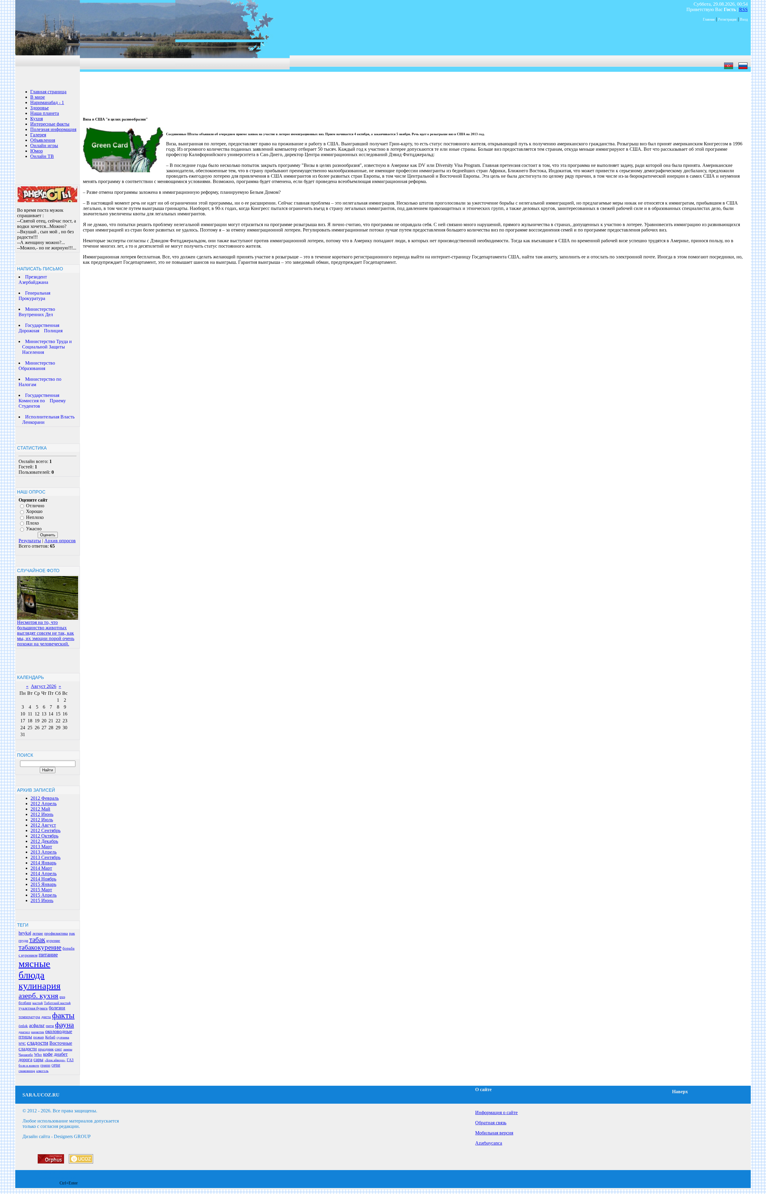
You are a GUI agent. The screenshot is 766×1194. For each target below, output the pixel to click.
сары (38, 1059)
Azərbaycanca (488, 1143)
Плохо (32, 523)
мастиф (37, 1003)
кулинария (39, 986)
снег (58, 1049)
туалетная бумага (33, 1008)
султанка (63, 1037)
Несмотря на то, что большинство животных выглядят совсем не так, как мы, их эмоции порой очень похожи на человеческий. (45, 633)
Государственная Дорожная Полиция (41, 328)
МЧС (22, 1043)
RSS (743, 9)
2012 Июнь (42, 814)
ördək (23, 1026)
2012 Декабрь (44, 841)
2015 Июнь (42, 900)
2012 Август (43, 825)
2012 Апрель (44, 803)
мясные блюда (34, 969)
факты (63, 1015)
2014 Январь (43, 862)
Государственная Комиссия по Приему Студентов (42, 401)
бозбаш (25, 1002)
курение (53, 940)
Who (38, 1054)
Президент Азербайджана (33, 279)
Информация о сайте (496, 1112)
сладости (37, 1043)
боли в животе (29, 1065)
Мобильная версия (494, 1132)
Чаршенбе (26, 1054)
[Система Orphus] (51, 1161)
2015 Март (41, 889)
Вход (744, 19)
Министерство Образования (37, 365)
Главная (709, 19)
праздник (46, 1049)
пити (50, 1026)
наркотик (37, 1032)
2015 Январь (43, 884)
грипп (45, 1065)
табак (37, 939)
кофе (48, 1054)
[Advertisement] (189, 85)
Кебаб (50, 1037)
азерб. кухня (38, 995)
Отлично (35, 505)
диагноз (24, 1032)
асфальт (37, 1025)
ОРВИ (55, 1065)
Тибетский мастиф (57, 1003)
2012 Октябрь (44, 835)
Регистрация (727, 19)
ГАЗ (70, 1060)
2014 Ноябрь (43, 878)
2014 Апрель (44, 873)
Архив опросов (60, 540)
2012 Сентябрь (45, 830)
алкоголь (42, 1071)
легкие (37, 933)
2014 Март (41, 868)
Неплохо (35, 517)
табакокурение (40, 947)
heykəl (25, 933)
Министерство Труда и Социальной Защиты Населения (45, 347)
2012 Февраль (45, 798)
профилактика (56, 933)
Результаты (30, 540)
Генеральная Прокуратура (34, 295)
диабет (61, 1054)
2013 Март (41, 846)
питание (48, 954)
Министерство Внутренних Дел (37, 312)
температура (29, 1017)
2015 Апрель (44, 895)
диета (46, 1017)
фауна (64, 1024)
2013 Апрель (44, 852)
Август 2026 (43, 686)
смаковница (27, 1071)
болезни (57, 1007)
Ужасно (34, 528)
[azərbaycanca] (728, 68)
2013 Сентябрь (45, 857)
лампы (67, 1049)
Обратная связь (490, 1122)
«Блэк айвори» (55, 1060)
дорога (25, 1059)
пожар (38, 1037)
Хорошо (34, 511)
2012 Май (40, 808)
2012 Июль (42, 819)
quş (62, 997)
